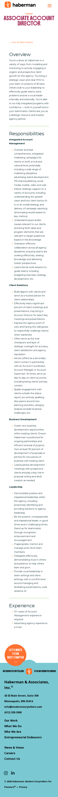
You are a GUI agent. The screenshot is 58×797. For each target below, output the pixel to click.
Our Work (11, 720)
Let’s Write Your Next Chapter (15, 655)
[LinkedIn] (13, 773)
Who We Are (12, 731)
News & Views (14, 747)
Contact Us (12, 759)
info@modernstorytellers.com (23, 706)
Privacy (23, 787)
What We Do (13, 726)
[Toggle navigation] (49, 5)
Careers (29, 14)
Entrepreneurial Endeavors (23, 737)
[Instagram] (6, 773)
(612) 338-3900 (13, 712)
